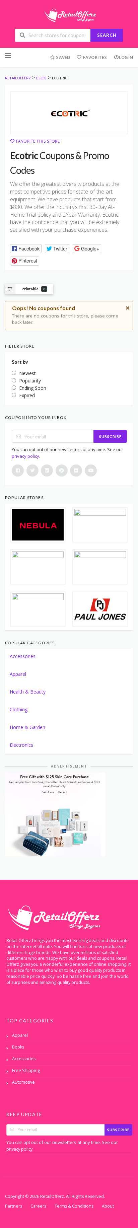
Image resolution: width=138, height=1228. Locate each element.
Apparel (18, 674)
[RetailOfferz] (69, 14)
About (108, 1206)
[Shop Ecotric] (69, 112)
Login (126, 57)
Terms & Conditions (74, 1206)
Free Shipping (26, 1070)
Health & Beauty (28, 692)
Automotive (23, 1082)
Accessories (23, 656)
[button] (26, 248)
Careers (38, 1206)
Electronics (21, 745)
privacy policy (25, 456)
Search (107, 35)
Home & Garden (27, 727)
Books (18, 1047)
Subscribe (110, 436)
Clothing (18, 709)
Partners (13, 1206)
